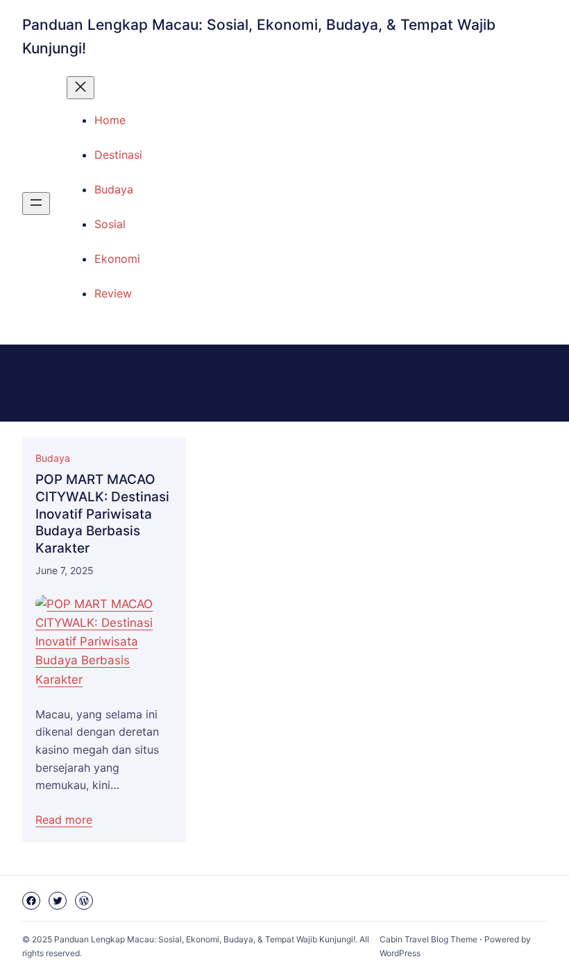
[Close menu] (80, 87)
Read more (63, 820)
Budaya (52, 458)
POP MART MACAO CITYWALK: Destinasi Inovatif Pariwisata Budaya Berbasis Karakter (102, 514)
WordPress (400, 953)
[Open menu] (36, 203)
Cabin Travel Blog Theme (428, 939)
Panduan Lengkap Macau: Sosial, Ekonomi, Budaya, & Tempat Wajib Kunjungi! (204, 939)
